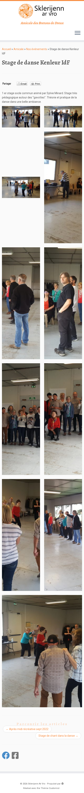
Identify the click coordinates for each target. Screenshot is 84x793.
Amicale (18, 49)
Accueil (6, 49)
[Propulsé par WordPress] (62, 783)
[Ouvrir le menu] (77, 33)
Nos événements (36, 49)
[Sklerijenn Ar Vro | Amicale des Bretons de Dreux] (42, 11)
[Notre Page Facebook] (7, 755)
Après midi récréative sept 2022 (27, 729)
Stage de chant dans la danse (58, 735)
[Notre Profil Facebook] (16, 755)
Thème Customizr (50, 788)
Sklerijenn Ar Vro (36, 783)
